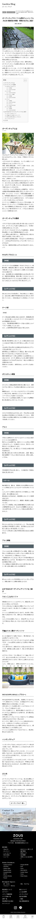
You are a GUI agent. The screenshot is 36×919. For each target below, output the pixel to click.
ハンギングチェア (10, 118)
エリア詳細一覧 (6, 896)
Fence (22, 868)
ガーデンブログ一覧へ (18, 803)
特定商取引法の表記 (7, 901)
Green (22, 874)
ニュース (5, 857)
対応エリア (24, 853)
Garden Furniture (7, 864)
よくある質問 (23, 891)
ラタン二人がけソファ (11, 113)
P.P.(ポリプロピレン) (11, 86)
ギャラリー (6, 851)
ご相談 (21, 899)
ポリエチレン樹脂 (10, 94)
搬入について (23, 889)
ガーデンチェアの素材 (10, 84)
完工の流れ (6, 855)
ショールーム (7, 853)
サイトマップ (6, 903)
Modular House (7, 870)
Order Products (8, 862)
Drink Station (24, 876)
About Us (5, 849)
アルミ (8, 99)
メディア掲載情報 (7, 894)
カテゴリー (5, 891)
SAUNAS (5, 866)
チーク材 (9, 91)
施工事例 (23, 851)
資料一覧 (4, 899)
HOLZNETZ (24, 870)
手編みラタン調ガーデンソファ (13, 115)
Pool (22, 866)
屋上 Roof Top (25, 884)
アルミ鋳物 (9, 106)
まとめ (6, 120)
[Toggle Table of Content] (24, 80)
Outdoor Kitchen (7, 876)
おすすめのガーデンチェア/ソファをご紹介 (15, 111)
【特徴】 (10, 88)
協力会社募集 (23, 896)
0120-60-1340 (18, 839)
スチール (10, 103)
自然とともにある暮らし (27, 857)
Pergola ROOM (24, 864)
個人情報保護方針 (24, 901)
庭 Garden (6, 884)
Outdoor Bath (6, 868)
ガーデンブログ (23, 894)
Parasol (5, 878)
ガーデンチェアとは (9, 83)
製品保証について (7, 889)
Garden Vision (24, 872)
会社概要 (23, 855)
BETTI (5, 874)
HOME (5, 847)
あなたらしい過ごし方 (27, 849)
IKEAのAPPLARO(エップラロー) (14, 116)
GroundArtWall (7, 872)
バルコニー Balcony (9, 885)
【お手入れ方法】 (12, 89)
